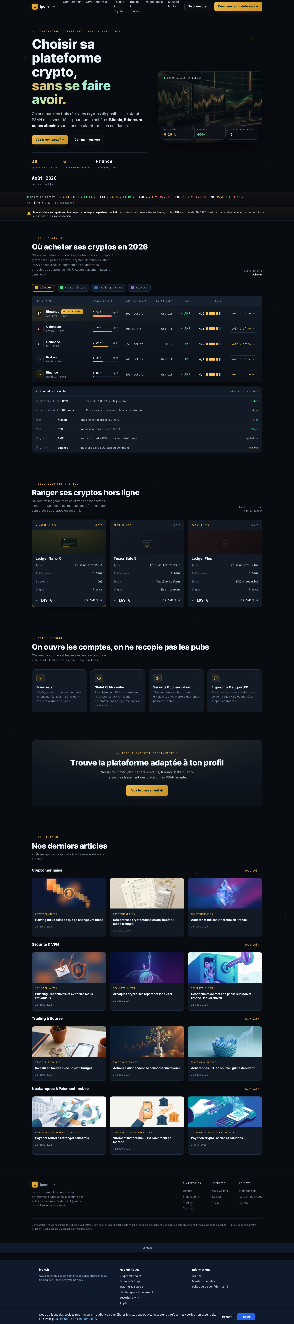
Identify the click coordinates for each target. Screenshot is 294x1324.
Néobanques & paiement (136, 1292)
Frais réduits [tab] (75, 287)
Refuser (227, 1316)
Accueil (197, 1276)
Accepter (246, 1316)
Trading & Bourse (131, 1286)
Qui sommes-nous (250, 1196)
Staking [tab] (141, 287)
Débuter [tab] (46, 287)
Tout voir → (253, 870)
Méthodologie (247, 1190)
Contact (244, 1202)
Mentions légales (203, 1281)
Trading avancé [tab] (111, 287)
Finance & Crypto (131, 1281)
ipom (45, 6)
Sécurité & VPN (130, 1297)
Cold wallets (220, 1190)
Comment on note (87, 139)
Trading (188, 1202)
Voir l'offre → (243, 313)
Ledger (216, 1196)
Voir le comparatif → (50, 139)
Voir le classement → (147, 790)
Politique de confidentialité (210, 1286)
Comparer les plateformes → (238, 6)
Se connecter (198, 6)
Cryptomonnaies (131, 1276)
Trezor (216, 1202)
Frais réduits (191, 1196)
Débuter (188, 1190)
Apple (123, 1303)
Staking (188, 1208)
